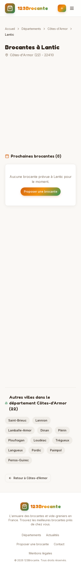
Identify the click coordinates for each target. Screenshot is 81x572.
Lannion (41, 420)
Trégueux (62, 440)
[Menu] (72, 8)
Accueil (10, 28)
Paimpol (56, 450)
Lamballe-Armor (19, 430)
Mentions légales (40, 553)
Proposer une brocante (40, 191)
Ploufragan (16, 440)
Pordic (36, 450)
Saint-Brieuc (17, 420)
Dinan (44, 430)
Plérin (62, 430)
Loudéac (40, 440)
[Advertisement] (40, 107)
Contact (59, 544)
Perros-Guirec (18, 460)
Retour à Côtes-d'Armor (30, 478)
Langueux (15, 450)
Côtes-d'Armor (58, 28)
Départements (31, 28)
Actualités (52, 535)
